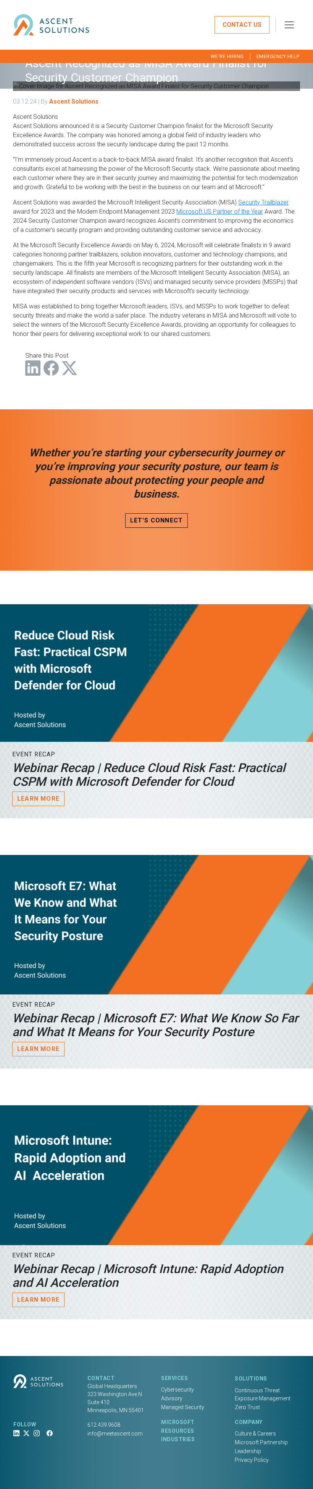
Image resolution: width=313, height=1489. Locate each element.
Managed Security (182, 1407)
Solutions (251, 1378)
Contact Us (242, 24)
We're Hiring (227, 56)
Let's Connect (156, 520)
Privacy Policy (252, 1460)
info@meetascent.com (115, 1434)
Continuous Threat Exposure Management (262, 1394)
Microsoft (178, 1422)
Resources (177, 1431)
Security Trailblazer (263, 202)
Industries (178, 1439)
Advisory (171, 1398)
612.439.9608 (103, 1425)
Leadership (248, 1451)
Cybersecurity (177, 1390)
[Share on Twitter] (69, 368)
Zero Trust (247, 1407)
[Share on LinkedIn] (32, 368)
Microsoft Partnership (261, 1442)
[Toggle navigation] (289, 25)
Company (249, 1422)
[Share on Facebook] (51, 368)
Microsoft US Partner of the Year (219, 211)
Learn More (38, 798)
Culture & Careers (255, 1434)
